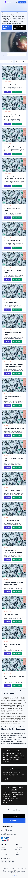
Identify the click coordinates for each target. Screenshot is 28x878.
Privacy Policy (18, 847)
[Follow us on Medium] (13, 861)
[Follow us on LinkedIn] (9, 861)
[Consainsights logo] (14, 826)
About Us (3, 852)
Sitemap (17, 854)
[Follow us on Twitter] (6, 861)
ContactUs (14, 816)
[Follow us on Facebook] (2, 861)
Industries (3, 847)
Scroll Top (13, 875)
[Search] (16, 2)
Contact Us (4, 854)
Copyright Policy (19, 852)
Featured (3, 849)
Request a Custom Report (18, 27)
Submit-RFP (14, 820)
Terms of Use (18, 849)
